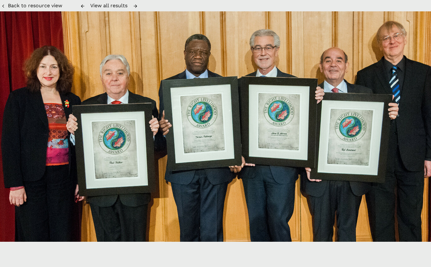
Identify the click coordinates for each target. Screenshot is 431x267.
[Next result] (135, 6)
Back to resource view (35, 6)
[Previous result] (83, 6)
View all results (108, 6)
